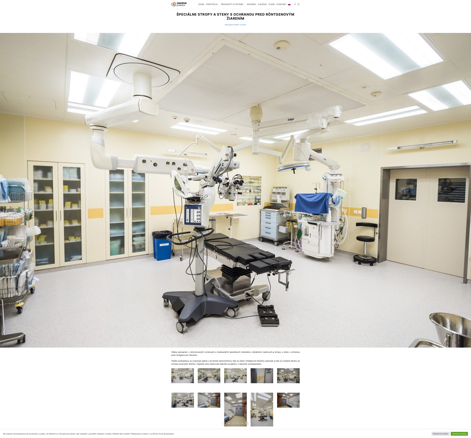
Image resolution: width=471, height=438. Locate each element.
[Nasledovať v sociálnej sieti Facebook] (295, 4)
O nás (271, 4)
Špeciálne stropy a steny (235, 25)
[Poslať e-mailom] (233, 424)
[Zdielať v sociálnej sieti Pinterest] (238, 424)
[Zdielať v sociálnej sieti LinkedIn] (247, 424)
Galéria (262, 4)
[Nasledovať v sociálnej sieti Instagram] (298, 4)
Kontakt (281, 4)
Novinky (251, 4)
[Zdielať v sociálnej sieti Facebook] (224, 424)
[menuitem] (290, 4)
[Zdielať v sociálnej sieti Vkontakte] (242, 424)
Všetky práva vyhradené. (205, 435)
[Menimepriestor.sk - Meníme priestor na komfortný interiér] (179, 4)
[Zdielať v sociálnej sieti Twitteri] (229, 424)
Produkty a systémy (232, 4)
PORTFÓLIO (212, 4)
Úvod (201, 4)
